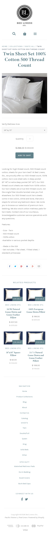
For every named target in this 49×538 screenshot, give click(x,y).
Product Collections (24, 397)
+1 (32, 266)
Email (38, 266)
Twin (24, 428)
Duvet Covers (24, 478)
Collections (16, 46)
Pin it (21, 266)
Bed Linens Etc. (13, 305)
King (24, 444)
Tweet (15, 266)
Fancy (27, 266)
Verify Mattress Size (11, 124)
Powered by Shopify (36, 517)
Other (24, 455)
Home (5, 46)
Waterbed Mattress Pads (24, 466)
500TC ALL (30, 46)
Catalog (24, 418)
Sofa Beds (24, 450)
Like (10, 266)
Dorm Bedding (24, 472)
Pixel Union (23, 517)
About (24, 407)
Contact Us (24, 413)
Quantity (19, 139)
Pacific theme (10, 517)
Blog (24, 402)
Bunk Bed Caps (24, 484)
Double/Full (24, 433)
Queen (24, 439)
